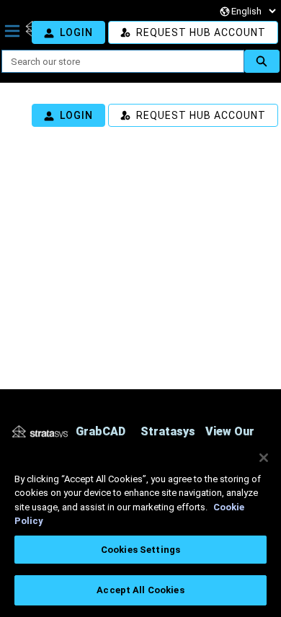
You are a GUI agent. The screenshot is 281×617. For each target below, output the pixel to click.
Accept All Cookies (140, 590)
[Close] (264, 458)
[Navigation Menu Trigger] (12, 31)
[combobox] (117, 61)
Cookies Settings (140, 549)
